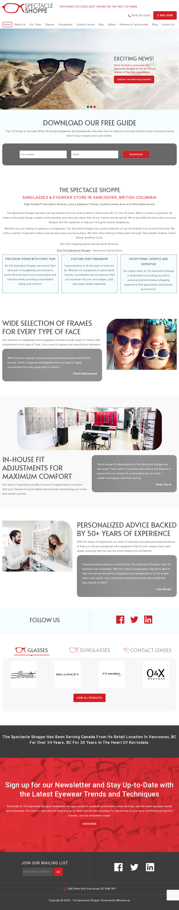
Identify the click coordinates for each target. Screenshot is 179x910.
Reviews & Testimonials (134, 24)
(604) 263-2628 (140, 15)
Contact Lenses (85, 24)
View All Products (89, 697)
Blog (155, 24)
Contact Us (168, 24)
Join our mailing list (44, 863)
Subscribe (90, 823)
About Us (20, 24)
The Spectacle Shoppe (86, 900)
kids (101, 24)
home (7, 24)
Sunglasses (66, 24)
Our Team (35, 24)
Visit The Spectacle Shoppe (74, 250)
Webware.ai (123, 900)
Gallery (112, 24)
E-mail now (165, 15)
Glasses (50, 24)
